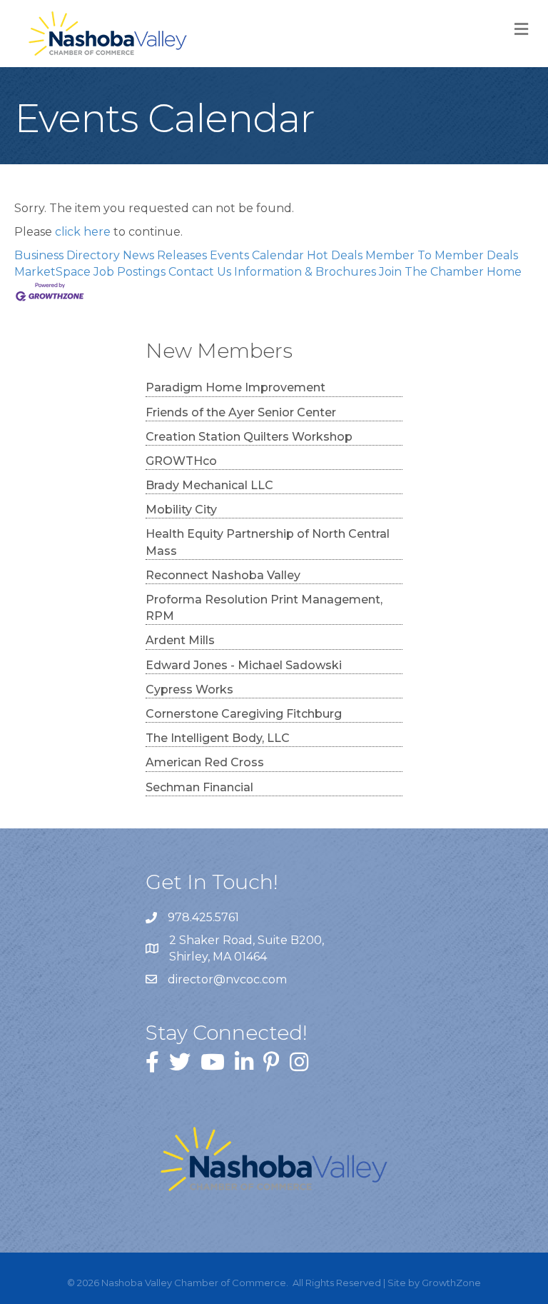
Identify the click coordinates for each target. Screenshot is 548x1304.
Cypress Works (189, 689)
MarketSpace (52, 272)
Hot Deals (334, 255)
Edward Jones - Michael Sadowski (244, 665)
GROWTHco (181, 461)
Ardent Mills (180, 640)
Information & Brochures (305, 272)
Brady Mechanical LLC (209, 485)
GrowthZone (451, 1282)
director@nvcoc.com (227, 979)
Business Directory (67, 255)
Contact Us (199, 272)
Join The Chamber (431, 272)
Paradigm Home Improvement (235, 387)
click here (83, 232)
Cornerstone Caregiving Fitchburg (244, 714)
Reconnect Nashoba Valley (223, 575)
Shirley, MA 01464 (248, 948)
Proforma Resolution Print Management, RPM (264, 608)
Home (504, 272)
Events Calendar (257, 255)
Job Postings (129, 272)
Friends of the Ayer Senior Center (241, 412)
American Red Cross (205, 762)
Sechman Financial (199, 787)
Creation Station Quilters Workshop (249, 436)
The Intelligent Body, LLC (218, 738)
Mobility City (181, 509)
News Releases (165, 255)
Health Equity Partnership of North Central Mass (268, 542)
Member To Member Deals (441, 255)
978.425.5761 (203, 917)
